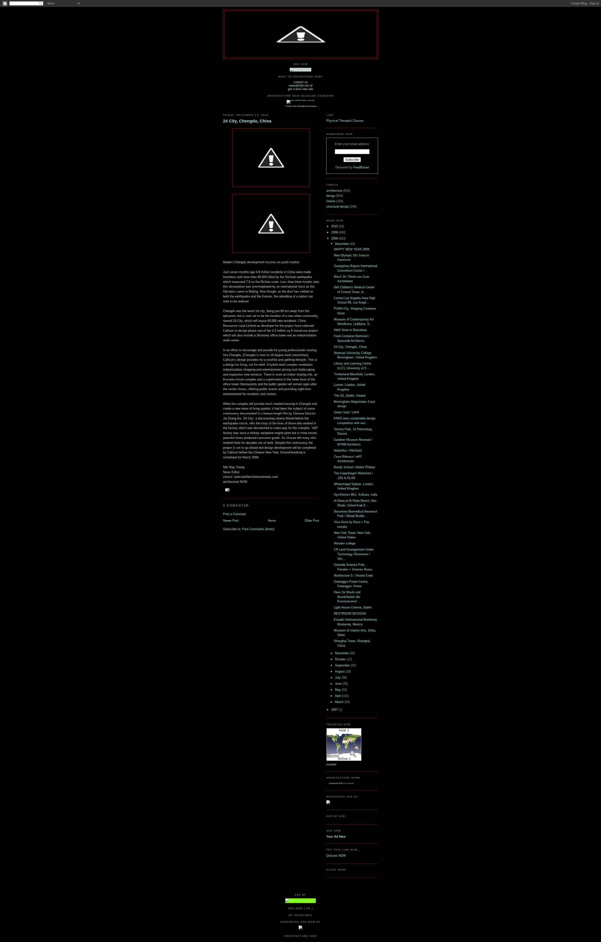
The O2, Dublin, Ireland (349, 395)
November (342, 653)
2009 (335, 232)
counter (331, 764)
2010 (335, 226)
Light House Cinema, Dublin (353, 607)
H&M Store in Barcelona (350, 330)
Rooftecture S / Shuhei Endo (353, 575)
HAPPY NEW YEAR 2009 (351, 249)
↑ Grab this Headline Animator (301, 106)
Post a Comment (234, 514)
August (340, 671)
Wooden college (344, 543)
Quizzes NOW (336, 855)
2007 (335, 709)
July (338, 677)
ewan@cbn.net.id (300, 85)
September (343, 665)
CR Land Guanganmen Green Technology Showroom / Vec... (354, 554)
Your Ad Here (336, 836)
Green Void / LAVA (346, 412)
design (331, 196)
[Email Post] (226, 489)
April (338, 696)
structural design (338, 206)
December (342, 244)
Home (272, 520)
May (338, 689)
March (339, 702)
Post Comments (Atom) (258, 529)
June (339, 683)
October (341, 659)
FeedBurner (361, 167)
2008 (335, 238)
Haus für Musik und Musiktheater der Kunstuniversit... (347, 596)
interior (331, 201)
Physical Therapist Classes (345, 120)
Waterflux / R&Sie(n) (348, 450)
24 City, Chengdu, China (247, 121)
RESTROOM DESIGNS (350, 613)
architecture (334, 190)
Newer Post (231, 520)
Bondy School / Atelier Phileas (354, 467)
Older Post (312, 520)
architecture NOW (336, 783)
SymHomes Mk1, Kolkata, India (355, 494)
